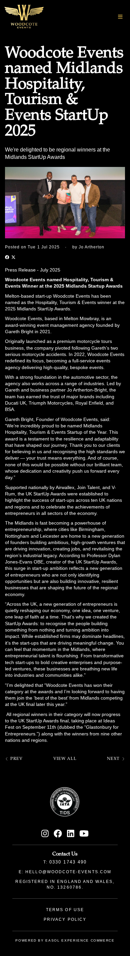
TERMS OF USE (65, 909)
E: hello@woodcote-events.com (65, 872)
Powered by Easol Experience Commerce (64, 940)
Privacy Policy (65, 919)
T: (65, 861)
